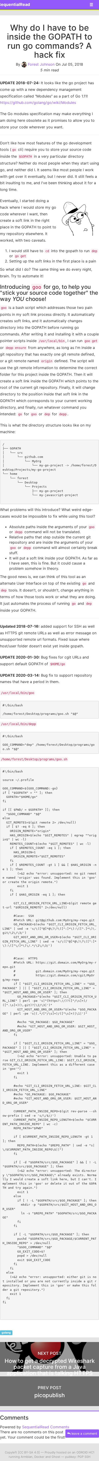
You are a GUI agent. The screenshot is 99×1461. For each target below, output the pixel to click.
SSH (87, 1456)
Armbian (26, 1456)
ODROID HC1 (85, 1452)
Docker (39, 1456)
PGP (81, 1456)
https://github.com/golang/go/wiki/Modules (38, 102)
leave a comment (83, 1433)
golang (6, 1332)
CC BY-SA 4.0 (29, 1452)
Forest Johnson (41, 64)
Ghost (56, 1456)
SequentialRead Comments (45, 1427)
